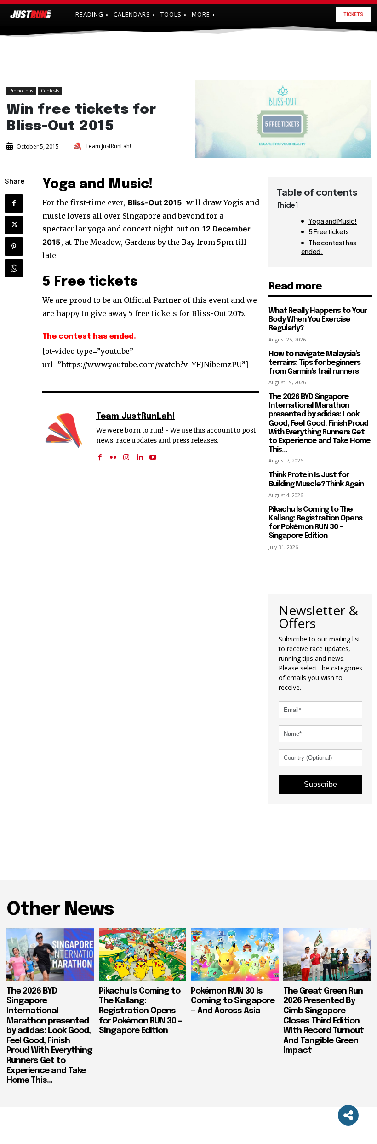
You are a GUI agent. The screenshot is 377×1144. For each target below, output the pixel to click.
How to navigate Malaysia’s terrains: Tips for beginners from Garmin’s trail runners (314, 363)
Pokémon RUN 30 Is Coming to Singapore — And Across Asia (232, 1001)
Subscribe (320, 784)
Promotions (21, 90)
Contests (50, 90)
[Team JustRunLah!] (78, 146)
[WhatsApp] (14, 268)
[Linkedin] (139, 454)
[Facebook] (14, 203)
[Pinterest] (14, 246)
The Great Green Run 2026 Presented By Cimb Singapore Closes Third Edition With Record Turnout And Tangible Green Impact (323, 1021)
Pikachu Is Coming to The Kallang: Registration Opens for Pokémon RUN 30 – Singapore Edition (315, 523)
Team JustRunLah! (108, 146)
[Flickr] (112, 454)
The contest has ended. (328, 247)
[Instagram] (126, 454)
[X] (14, 225)
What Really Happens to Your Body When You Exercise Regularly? (317, 319)
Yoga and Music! (332, 221)
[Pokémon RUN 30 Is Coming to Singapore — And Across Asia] (235, 954)
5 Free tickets (328, 231)
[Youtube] (152, 454)
